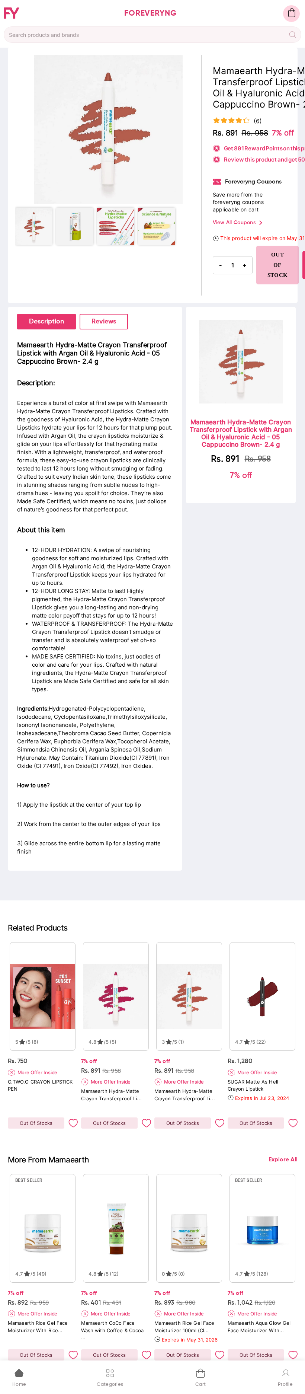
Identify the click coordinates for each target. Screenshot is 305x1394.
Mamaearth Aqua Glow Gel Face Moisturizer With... (259, 1326)
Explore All (283, 1160)
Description (46, 321)
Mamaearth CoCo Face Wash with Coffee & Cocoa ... (112, 1330)
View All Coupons (234, 222)
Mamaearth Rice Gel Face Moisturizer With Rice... (38, 1326)
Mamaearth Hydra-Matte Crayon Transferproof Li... (111, 1094)
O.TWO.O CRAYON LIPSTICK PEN (40, 1085)
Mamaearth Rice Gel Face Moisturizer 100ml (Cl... (184, 1326)
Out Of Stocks (36, 1123)
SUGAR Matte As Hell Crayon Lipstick (253, 1085)
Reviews (104, 321)
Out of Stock (277, 265)
